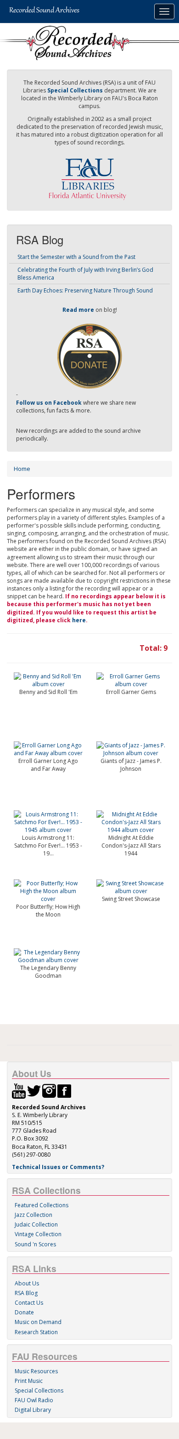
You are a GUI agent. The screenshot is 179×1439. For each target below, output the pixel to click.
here (79, 620)
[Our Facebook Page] (64, 1091)
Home (22, 468)
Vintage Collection (38, 1234)
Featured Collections (41, 1205)
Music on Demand (38, 1322)
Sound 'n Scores (35, 1244)
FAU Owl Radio (34, 1400)
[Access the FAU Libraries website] (89, 175)
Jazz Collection (33, 1215)
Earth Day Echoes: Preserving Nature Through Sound (85, 290)
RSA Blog (26, 1293)
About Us (27, 1283)
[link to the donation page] (89, 356)
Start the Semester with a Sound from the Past (76, 257)
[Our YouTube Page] (19, 1091)
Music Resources (36, 1371)
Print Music (29, 1381)
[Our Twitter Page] (34, 1091)
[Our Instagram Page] (49, 1091)
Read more (78, 310)
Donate (24, 1312)
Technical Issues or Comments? (58, 1167)
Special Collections (39, 1390)
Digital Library (33, 1410)
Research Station (36, 1332)
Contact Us (29, 1303)
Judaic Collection (36, 1224)
